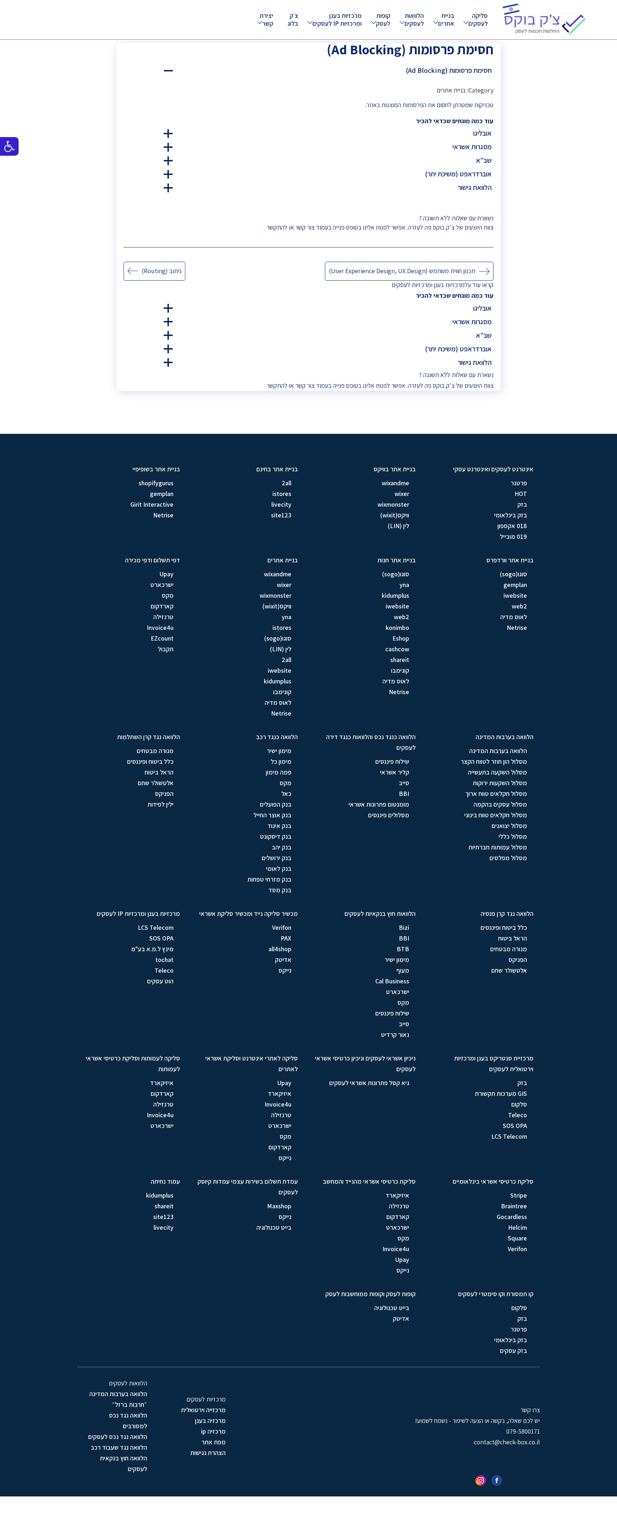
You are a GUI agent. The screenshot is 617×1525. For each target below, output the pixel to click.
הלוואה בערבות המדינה (504, 737)
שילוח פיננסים (392, 761)
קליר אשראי (394, 772)
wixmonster (393, 504)
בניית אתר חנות (396, 560)
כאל (286, 793)
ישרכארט (162, 585)
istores (281, 494)
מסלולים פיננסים (388, 815)
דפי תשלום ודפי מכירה (152, 560)
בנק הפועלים (275, 804)
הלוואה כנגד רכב (277, 737)
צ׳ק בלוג (292, 19)
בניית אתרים (446, 19)
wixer (402, 494)
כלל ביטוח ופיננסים (150, 761)
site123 (281, 515)
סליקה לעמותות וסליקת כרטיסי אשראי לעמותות (133, 1063)
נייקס (285, 970)
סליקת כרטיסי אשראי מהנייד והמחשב (369, 1181)
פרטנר (519, 483)
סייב (404, 783)
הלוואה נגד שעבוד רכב (119, 1447)
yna (404, 585)
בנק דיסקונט (275, 836)
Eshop (400, 638)
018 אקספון (512, 526)
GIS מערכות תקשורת (501, 1093)
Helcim (517, 1227)
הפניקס (164, 793)
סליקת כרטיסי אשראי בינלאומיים (493, 1181)
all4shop (280, 949)
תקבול (166, 649)
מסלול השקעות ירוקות (500, 783)
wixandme (395, 483)
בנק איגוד (279, 826)
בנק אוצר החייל (272, 815)
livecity (281, 504)
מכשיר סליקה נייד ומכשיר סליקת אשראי (248, 913)
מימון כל (281, 761)
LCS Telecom (156, 927)
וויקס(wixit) (394, 515)
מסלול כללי (512, 836)
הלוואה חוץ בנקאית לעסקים (123, 1463)
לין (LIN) (398, 526)
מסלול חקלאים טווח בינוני (495, 815)
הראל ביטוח (159, 772)
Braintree (514, 1206)
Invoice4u (160, 627)
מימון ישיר (279, 751)
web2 (519, 606)
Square (517, 1238)
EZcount (162, 638)
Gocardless (512, 1217)
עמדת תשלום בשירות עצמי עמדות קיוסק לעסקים (247, 1186)
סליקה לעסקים (478, 19)
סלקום (519, 1104)
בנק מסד (280, 890)
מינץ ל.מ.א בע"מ (152, 949)
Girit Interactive (152, 504)
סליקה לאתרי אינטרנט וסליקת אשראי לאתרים (251, 1063)
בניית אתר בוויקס (394, 469)
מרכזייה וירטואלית (203, 1410)
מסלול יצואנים (509, 826)
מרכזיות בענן (449, 285)
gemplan (162, 494)
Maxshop (279, 1206)
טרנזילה (163, 617)
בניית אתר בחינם (277, 469)
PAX (286, 938)
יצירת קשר (266, 19)
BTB (403, 949)
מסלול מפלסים (508, 858)
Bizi (404, 927)
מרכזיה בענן (210, 1420)
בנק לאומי (278, 868)
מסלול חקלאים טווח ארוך (496, 793)
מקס (168, 595)
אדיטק (283, 959)
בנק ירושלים (276, 858)
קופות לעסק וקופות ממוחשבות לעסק (370, 1294)
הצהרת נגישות (208, 1453)
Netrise (163, 515)
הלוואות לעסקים (414, 19)
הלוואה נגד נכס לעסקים (117, 1437)
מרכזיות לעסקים (411, 285)
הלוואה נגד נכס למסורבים (128, 1420)
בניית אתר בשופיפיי (156, 469)
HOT (521, 494)
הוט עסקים (160, 981)
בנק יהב (281, 847)
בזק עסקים (513, 1350)
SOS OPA (161, 938)
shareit (399, 660)
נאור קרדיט (395, 1034)
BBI (404, 793)
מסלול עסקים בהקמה (500, 804)
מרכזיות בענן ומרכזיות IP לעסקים (337, 19)
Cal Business (392, 981)
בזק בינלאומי (510, 515)
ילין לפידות (160, 804)
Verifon (281, 927)
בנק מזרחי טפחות (269, 879)
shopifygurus (156, 483)
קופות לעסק (383, 19)
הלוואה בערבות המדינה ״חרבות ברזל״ (118, 1399)
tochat (164, 959)
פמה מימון (278, 772)
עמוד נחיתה (165, 1181)
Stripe (518, 1195)
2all (286, 483)
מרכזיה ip (213, 1431)
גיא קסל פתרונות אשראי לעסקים (369, 1083)
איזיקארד (279, 1093)
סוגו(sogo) (513, 574)
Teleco (164, 970)
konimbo (397, 627)
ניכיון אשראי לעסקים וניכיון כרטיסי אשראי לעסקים (365, 1063)
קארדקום (162, 606)
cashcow (397, 649)
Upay (167, 574)
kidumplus (395, 595)
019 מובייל (513, 536)
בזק (522, 504)
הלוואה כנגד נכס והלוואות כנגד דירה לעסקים (371, 742)
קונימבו (400, 670)
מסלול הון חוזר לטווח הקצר (494, 761)
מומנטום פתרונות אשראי (378, 804)
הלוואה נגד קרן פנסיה (507, 913)
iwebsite (515, 595)
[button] (9, 146)
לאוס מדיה (513, 617)
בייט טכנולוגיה (273, 1227)
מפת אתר (213, 1442)
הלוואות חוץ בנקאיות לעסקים (380, 913)
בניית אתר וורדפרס (509, 560)
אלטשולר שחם (156, 783)
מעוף (402, 970)
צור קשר (305, 227)
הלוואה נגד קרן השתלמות (148, 737)
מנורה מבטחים (155, 751)
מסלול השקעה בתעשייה (497, 772)
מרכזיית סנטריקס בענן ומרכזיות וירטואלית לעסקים (493, 1063)
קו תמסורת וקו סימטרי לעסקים (495, 1294)
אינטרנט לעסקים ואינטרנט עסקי (493, 469)
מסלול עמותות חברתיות (497, 847)
